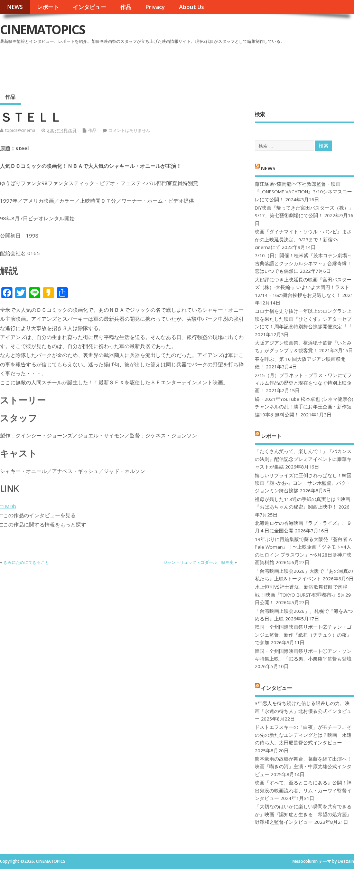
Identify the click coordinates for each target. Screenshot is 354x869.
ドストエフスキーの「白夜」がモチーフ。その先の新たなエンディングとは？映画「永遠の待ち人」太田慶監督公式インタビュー (303, 735)
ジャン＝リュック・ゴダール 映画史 (198, 562)
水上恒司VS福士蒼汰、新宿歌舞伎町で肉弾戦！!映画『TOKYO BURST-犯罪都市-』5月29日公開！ (303, 595)
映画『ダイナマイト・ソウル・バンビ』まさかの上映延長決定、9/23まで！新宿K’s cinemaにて (303, 239)
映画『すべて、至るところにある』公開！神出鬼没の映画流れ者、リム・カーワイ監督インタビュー (303, 790)
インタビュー (89, 7)
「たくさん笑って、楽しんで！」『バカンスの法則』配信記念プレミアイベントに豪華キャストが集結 (303, 459)
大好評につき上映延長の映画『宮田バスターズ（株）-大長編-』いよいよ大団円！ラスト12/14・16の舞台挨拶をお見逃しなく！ (303, 287)
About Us (191, 7)
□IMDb (8, 506)
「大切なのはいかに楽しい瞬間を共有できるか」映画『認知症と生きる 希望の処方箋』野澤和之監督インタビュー (303, 814)
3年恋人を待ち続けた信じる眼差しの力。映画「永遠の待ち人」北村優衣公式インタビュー (303, 711)
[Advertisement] (222, 65)
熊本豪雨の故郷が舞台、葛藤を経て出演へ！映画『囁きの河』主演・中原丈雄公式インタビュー (303, 767)
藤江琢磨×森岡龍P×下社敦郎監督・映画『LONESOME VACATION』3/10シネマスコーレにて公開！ (303, 192)
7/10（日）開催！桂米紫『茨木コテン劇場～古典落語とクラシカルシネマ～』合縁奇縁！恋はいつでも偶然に (303, 263)
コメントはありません (129, 130)
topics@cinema (20, 130)
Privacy (155, 7)
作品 (125, 7)
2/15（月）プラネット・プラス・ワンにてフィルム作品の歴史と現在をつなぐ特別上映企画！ (303, 383)
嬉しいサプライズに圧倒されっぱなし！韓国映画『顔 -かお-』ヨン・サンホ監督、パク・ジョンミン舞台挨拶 (303, 483)
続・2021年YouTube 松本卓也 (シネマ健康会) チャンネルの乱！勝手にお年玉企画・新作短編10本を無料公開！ (304, 407)
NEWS (15, 7)
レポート (48, 7)
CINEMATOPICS (42, 29)
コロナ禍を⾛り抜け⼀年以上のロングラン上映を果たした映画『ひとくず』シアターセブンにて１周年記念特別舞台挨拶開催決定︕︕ (303, 319)
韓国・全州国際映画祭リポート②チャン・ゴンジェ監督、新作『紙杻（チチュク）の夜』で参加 (303, 635)
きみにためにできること (26, 562)
